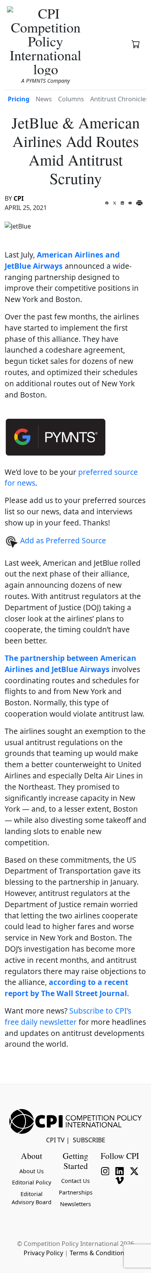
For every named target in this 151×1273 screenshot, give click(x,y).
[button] (136, 45)
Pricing (18, 99)
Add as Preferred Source (62, 540)
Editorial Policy (31, 1182)
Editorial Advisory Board (31, 1198)
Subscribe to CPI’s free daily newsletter (68, 1016)
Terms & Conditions (98, 1253)
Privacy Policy (43, 1253)
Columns (71, 99)
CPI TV (55, 1140)
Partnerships (76, 1192)
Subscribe (89, 1140)
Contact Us (75, 1180)
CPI (19, 198)
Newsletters (75, 1204)
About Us (31, 1171)
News (44, 99)
